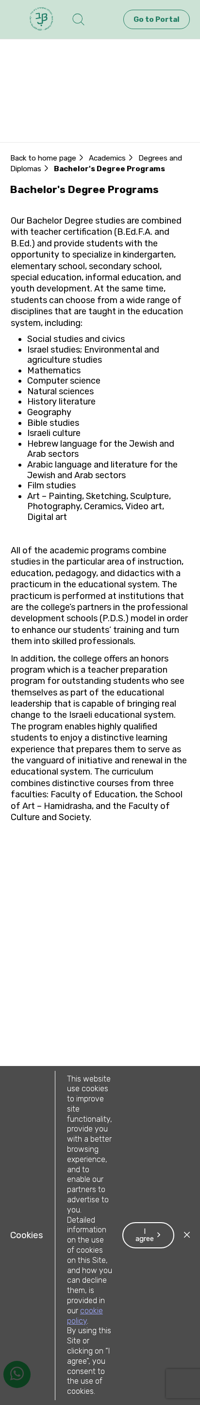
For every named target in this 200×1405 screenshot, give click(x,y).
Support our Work (48, 136)
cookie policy (85, 1315)
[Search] (78, 20)
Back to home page (43, 158)
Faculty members (48, 124)
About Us (30, 90)
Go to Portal (156, 19)
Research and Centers (58, 101)
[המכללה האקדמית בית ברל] (41, 19)
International (38, 113)
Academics (75, 90)
